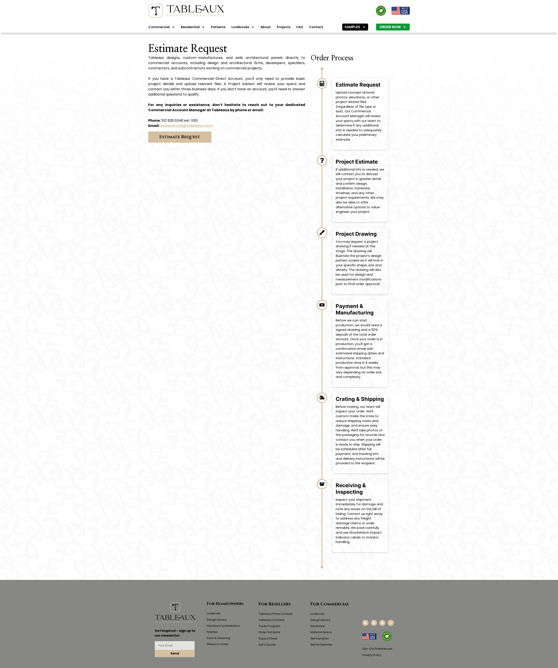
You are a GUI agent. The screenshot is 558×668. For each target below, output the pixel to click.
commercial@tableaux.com (186, 125)
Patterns (218, 27)
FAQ (299, 27)
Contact (316, 27)
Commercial (159, 27)
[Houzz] (365, 623)
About (265, 27)
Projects (284, 27)
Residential (190, 27)
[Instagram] (391, 623)
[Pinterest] (382, 623)
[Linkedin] (374, 623)
